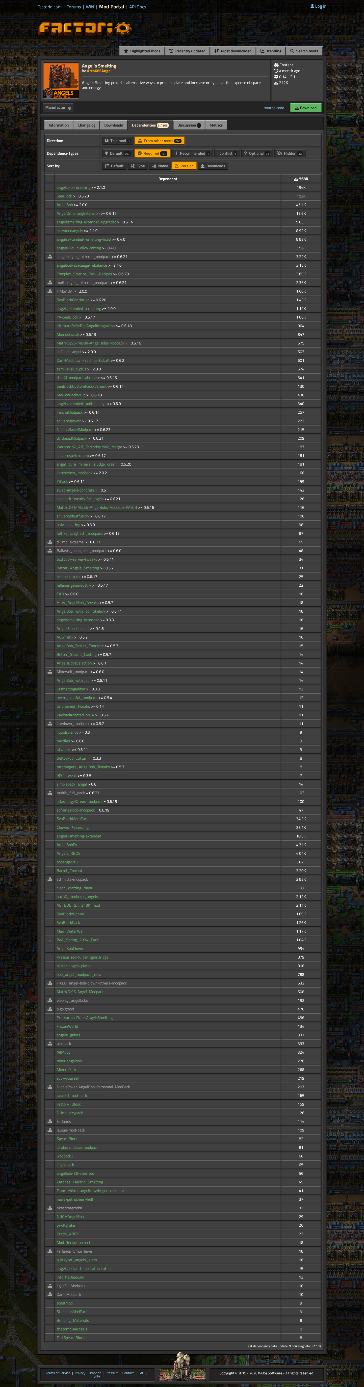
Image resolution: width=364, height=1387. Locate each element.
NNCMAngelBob (70, 1216)
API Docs (137, 7)
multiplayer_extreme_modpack (84, 282)
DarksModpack (69, 1294)
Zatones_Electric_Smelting (80, 1182)
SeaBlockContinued (73, 300)
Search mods (306, 51)
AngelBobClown (70, 948)
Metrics (216, 125)
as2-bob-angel (69, 352)
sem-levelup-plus (72, 369)
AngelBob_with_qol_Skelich (81, 611)
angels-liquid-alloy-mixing (79, 248)
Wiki (90, 7)
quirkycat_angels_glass (77, 1260)
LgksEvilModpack (71, 1286)
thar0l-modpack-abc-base (79, 378)
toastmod (65, 1303)
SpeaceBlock (67, 1139)
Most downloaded (236, 51)
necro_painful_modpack (78, 698)
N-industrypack (70, 1113)
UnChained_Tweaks (74, 706)
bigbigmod (65, 1009)
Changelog (86, 125)
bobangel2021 (69, 862)
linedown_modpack (73, 723)
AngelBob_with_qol (74, 680)
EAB (61, 594)
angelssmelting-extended (78, 620)
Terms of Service (58, 1373)
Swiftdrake (66, 1225)
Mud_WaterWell (70, 931)
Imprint (95, 1373)
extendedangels (70, 231)
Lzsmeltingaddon (71, 689)
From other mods (162, 141)
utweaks (64, 749)
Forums (74, 7)
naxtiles (64, 741)
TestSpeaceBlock (71, 1338)
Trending (273, 51)
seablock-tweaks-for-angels (80, 499)
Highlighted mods (144, 51)
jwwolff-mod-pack (72, 1095)
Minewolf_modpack (74, 672)
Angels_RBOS (68, 853)
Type (140, 166)
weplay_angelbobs (72, 1000)
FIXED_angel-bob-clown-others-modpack (92, 983)
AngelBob (65, 205)
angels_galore (68, 1035)
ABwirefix (65, 637)
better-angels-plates (74, 966)
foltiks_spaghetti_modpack (80, 533)
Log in (321, 6)
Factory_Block (69, 1104)
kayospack (65, 1165)
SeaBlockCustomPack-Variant (82, 386)
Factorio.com (49, 7)
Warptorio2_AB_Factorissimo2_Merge (90, 447)
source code (274, 108)
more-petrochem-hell (75, 1199)
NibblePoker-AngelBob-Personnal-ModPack (93, 1087)
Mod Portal (111, 6)
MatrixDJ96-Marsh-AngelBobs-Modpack (91, 343)
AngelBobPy (67, 845)
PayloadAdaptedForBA (76, 715)
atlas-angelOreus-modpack (80, 801)
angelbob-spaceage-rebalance (82, 265)
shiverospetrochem (73, 455)
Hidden (292, 153)
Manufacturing (58, 107)
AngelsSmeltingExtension (79, 213)
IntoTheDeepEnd (70, 1277)
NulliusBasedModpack (76, 429)
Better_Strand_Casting (77, 654)
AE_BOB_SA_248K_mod (78, 905)
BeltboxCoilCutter (72, 758)
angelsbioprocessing (74, 187)
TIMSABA (65, 291)
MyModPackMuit (71, 395)
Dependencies (150, 125)
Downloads (113, 125)
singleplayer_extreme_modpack (84, 256)
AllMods (63, 1052)
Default (119, 153)
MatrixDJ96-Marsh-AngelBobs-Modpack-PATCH (97, 507)
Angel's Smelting (99, 65)
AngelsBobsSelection (75, 663)
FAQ (141, 1373)
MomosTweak (68, 334)
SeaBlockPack (68, 922)
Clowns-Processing (73, 827)
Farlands (64, 1121)
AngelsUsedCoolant (73, 628)
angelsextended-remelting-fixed (84, 239)
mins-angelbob (69, 1061)
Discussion (189, 125)
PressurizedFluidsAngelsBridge (82, 957)
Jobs (97, 1376)
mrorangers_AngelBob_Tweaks (84, 767)
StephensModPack (72, 1312)
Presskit (111, 1373)
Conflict (227, 153)
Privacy (80, 1373)
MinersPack (66, 1069)
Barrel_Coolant (69, 871)
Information (59, 125)
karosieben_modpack (75, 473)
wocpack (64, 1043)
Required (154, 153)
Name (162, 166)
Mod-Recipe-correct (73, 1242)
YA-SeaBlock (68, 317)
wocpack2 (65, 1156)
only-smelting (69, 525)
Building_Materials (73, 1320)
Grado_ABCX (67, 1234)
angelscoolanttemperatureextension (87, 1268)
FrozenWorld (67, 1026)
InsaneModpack (70, 412)
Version (187, 166)
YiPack (63, 481)
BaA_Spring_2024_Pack (78, 940)
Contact (128, 1373)
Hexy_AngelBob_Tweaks (78, 602)
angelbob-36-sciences (75, 1173)
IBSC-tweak (67, 775)
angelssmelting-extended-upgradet (87, 222)
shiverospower (69, 421)
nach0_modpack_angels (77, 896)
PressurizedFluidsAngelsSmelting (85, 1018)
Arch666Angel (99, 71)
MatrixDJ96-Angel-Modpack (80, 992)
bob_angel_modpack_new (79, 974)
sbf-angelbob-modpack (76, 810)
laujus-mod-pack (71, 1130)
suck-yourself (68, 1078)
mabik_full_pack (71, 793)
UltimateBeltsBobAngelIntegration (86, 326)
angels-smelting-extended (79, 836)
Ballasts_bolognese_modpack (82, 551)
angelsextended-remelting (79, 308)
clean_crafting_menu (75, 888)
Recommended (194, 153)
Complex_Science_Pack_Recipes (85, 274)
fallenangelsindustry (74, 585)
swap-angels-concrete (76, 490)
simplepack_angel (72, 784)
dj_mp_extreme (71, 542)
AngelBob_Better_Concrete (81, 646)
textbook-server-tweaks (77, 559)
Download (308, 108)
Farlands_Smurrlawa (74, 1251)
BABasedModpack (72, 438)
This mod (119, 141)
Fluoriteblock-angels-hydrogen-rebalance (92, 1191)
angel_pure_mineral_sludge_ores (86, 464)
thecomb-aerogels (72, 1329)
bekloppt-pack (69, 576)
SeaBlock (65, 196)
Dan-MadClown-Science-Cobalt (84, 360)
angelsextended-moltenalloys (82, 403)
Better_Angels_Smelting (78, 568)
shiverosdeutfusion (73, 516)
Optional (258, 153)
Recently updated (190, 51)
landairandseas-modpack (78, 1147)
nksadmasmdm (69, 1208)
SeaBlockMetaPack (73, 819)
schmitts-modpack (72, 879)
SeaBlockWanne (70, 914)
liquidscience (68, 732)
